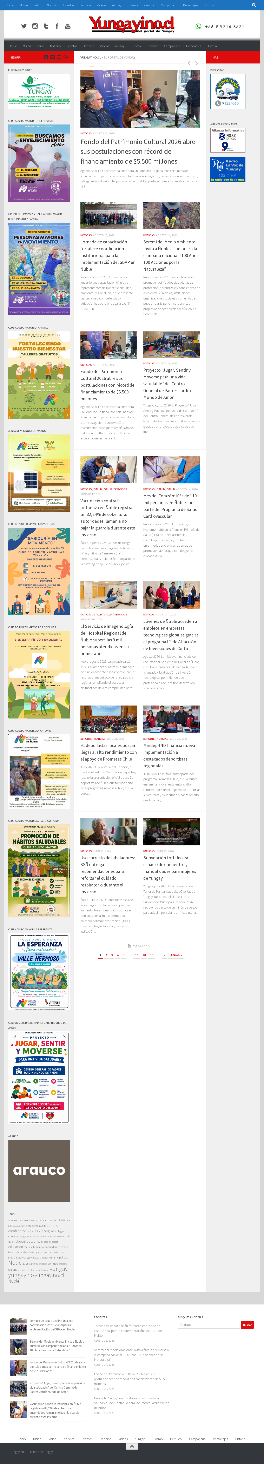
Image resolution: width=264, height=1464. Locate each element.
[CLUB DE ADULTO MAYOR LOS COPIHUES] (39, 717)
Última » (176, 955)
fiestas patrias (36, 1252)
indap (11, 1257)
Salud (98, 489)
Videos (101, 5)
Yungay (116, 5)
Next (196, 63)
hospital (62, 1252)
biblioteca (65, 1220)
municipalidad (59, 1257)
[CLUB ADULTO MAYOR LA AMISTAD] (39, 417)
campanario (48, 1225)
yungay (59, 1268)
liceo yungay (24, 1257)
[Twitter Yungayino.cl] (52, 57)
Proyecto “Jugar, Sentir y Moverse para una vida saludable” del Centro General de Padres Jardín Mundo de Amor (167, 383)
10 (136, 955)
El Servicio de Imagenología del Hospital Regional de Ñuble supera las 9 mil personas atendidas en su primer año (106, 639)
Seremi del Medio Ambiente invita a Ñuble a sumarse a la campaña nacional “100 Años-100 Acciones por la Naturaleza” (171, 255)
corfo (67, 1236)
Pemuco (149, 5)
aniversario (33, 1220)
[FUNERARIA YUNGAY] (39, 107)
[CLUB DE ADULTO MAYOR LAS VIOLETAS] (39, 614)
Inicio (10, 5)
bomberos (32, 1225)
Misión (24, 5)
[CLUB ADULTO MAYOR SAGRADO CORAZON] (39, 916)
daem (11, 1241)
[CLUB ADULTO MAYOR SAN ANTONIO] (39, 807)
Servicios (120, 489)
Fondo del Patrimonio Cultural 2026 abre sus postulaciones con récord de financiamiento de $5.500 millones (137, 151)
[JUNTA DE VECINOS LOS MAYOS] (39, 511)
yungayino (21, 1275)
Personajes (190, 5)
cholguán (48, 1230)
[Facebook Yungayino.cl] (45, 57)
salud (12, 1269)
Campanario (169, 5)
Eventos (68, 5)
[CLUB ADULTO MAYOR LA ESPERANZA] (39, 1009)
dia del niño (46, 1241)
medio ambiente (41, 1257)
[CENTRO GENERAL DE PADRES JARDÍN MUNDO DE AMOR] (39, 1123)
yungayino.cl (49, 1275)
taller (37, 1269)
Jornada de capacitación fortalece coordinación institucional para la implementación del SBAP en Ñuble (108, 255)
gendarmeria (51, 1252)
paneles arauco (38, 1263)
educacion (15, 1246)
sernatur (30, 1269)
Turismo (132, 5)
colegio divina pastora (30, 1236)
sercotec (22, 1269)
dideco (55, 1241)
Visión (37, 5)
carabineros (17, 1230)
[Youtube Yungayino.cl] (59, 57)
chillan (37, 1231)
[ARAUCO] (39, 1200)
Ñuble (13, 1281)
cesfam (30, 1231)
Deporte (85, 5)
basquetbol (54, 1220)
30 (151, 955)
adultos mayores (18, 1220)
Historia (209, 5)
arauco (44, 1220)
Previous (188, 63)
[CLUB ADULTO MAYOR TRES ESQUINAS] (39, 201)
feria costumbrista (18, 1252)
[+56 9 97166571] (65, 57)
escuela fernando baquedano (41, 1247)
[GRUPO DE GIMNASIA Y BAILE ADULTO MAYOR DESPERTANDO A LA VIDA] (39, 314)
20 (144, 955)
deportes (34, 1241)
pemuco (52, 1263)
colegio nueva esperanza (52, 1236)
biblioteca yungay (16, 1225)
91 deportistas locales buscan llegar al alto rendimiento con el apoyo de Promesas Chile (108, 752)
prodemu (63, 1263)
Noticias (52, 5)
